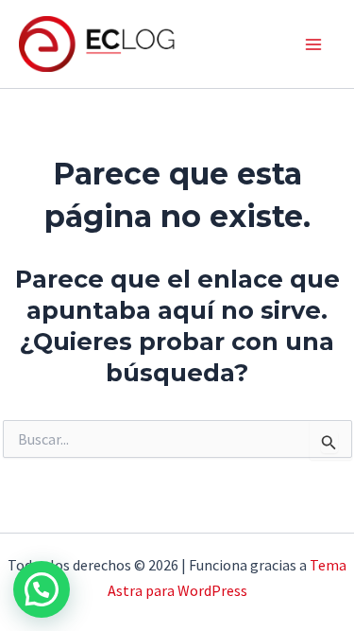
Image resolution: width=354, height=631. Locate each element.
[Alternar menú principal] (314, 44)
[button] (41, 589)
